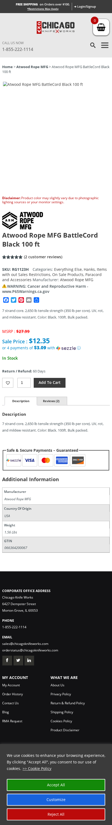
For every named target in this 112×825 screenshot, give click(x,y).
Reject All (56, 814)
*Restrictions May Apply (42, 8)
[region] (56, 784)
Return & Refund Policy (68, 703)
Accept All (56, 784)
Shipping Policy (62, 712)
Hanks (89, 269)
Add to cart (50, 382)
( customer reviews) (43, 256)
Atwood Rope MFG (32, 66)
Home (7, 66)
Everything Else (68, 269)
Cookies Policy (61, 721)
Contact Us (10, 703)
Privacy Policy (61, 694)
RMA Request (12, 721)
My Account (11, 685)
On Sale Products (67, 274)
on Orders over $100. (43, 4)
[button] (56, 348)
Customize (56, 799)
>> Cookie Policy (37, 768)
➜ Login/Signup (85, 6)
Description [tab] (20, 401)
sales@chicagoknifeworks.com (25, 643)
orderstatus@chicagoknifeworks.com (30, 650)
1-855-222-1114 (17, 49)
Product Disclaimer (65, 730)
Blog (5, 712)
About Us (57, 685)
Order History (12, 694)
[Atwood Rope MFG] (22, 227)
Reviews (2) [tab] (51, 401)
